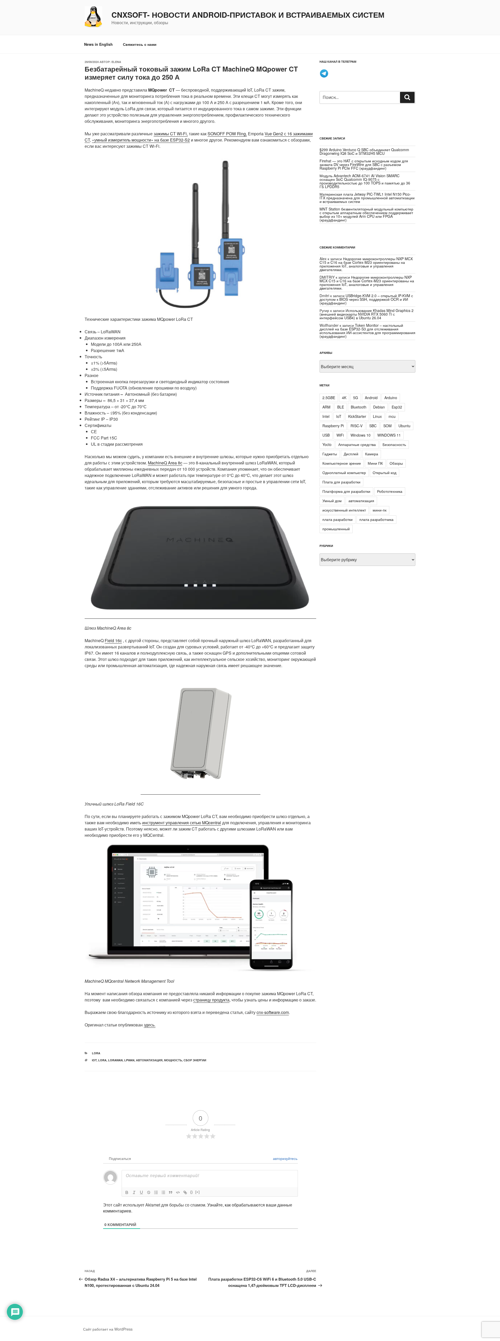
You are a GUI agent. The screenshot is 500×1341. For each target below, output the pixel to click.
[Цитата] (170, 1192)
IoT (94, 1060)
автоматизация (149, 1060)
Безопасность (394, 444)
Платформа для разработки (346, 491)
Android (371, 397)
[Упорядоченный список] (156, 1192)
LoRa (96, 1053)
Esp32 (397, 407)
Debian (379, 407)
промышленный (336, 528)
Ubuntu (404, 425)
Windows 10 (361, 435)
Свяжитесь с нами (140, 44)
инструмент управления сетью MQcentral (181, 823)
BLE (340, 407)
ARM (326, 407)
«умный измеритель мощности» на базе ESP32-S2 (141, 140)
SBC (373, 425)
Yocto (327, 444)
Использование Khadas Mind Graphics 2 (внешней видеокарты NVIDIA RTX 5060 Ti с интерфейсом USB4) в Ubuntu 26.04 (367, 314)
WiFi (340, 435)
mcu (392, 416)
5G (355, 397)
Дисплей (351, 453)
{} (191, 1192)
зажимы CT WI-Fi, (171, 134)
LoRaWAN (115, 1060)
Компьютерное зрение (341, 463)
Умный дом (332, 500)
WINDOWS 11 (389, 435)
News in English (98, 44)
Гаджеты (329, 453)
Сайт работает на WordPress (108, 1329)
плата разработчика (376, 519)
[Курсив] (134, 1192)
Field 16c (113, 640)
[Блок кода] (178, 1192)
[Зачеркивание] (148, 1192)
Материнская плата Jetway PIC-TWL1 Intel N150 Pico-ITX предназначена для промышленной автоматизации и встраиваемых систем (367, 197)
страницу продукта (211, 1000)
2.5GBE (328, 397)
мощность (173, 1060)
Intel (325, 416)
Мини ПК (375, 463)
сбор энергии (195, 1060)
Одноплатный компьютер (344, 472)
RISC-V (356, 425)
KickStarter (357, 416)
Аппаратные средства (357, 444)
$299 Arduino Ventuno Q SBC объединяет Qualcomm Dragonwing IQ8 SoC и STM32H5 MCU (364, 151)
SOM (387, 425)
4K (344, 397)
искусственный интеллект (344, 510)
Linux (377, 416)
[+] (197, 1192)
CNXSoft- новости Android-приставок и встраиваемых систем (247, 15)
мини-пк (379, 510)
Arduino (390, 397)
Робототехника (389, 491)
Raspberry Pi (333, 425)
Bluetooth (358, 407)
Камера (371, 453)
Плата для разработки (341, 481)
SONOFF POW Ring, (227, 134)
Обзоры (396, 463)
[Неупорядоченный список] (163, 1192)
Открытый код (384, 472)
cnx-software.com (273, 1012)
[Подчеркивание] (141, 1192)
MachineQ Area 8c (165, 463)
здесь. (149, 1025)
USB (326, 435)
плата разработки (337, 519)
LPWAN (129, 1060)
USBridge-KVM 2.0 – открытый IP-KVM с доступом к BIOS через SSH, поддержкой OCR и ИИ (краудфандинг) (366, 299)
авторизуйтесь (284, 1158)
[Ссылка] (185, 1192)
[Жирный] (126, 1192)
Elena (116, 62)
